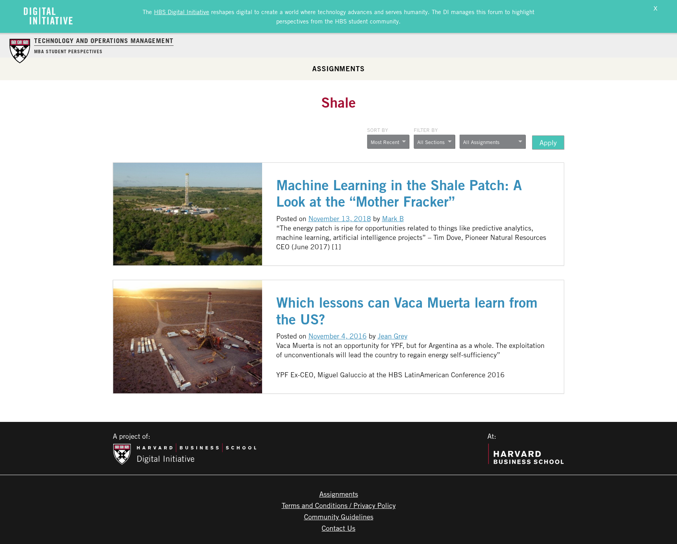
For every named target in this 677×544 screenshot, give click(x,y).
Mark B (393, 218)
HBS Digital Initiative (181, 11)
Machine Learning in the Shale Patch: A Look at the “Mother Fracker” (399, 193)
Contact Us (338, 528)
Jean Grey (392, 335)
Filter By (426, 130)
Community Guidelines (338, 516)
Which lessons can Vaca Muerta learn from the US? (407, 311)
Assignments (338, 68)
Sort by (377, 130)
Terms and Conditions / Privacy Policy (339, 505)
